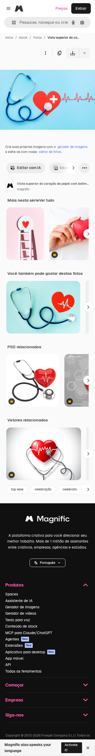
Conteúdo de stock (21, 626)
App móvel (14, 658)
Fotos (37, 38)
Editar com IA (29, 167)
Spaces (11, 594)
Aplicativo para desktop (29, 652)
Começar (14, 685)
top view (17, 489)
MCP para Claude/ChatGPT (28, 632)
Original (33, 70)
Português (47, 563)
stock (23, 38)
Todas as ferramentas (23, 671)
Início (9, 38)
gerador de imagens (72, 147)
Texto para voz (17, 620)
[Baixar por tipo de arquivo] (84, 53)
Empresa (14, 700)
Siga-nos (14, 715)
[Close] (88, 748)
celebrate (70, 489)
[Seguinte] (73, 168)
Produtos (14, 585)
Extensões (18, 645)
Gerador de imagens (22, 607)
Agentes (16, 639)
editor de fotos (50, 152)
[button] (47, 563)
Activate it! (71, 747)
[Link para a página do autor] (10, 186)
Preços (61, 8)
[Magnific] (47, 520)
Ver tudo (46, 200)
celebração (43, 489)
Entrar (81, 8)
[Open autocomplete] (11, 22)
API (8, 664)
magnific (23, 189)
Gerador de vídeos (20, 613)
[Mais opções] (45, 53)
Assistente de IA (18, 600)
